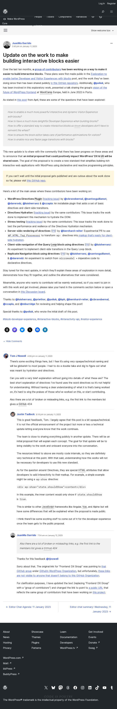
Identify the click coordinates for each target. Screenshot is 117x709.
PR (53, 230)
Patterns (36, 647)
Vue (84, 506)
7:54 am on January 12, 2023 (50, 535)
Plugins (35, 642)
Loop (54, 244)
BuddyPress (11, 674)
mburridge (27, 303)
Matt (7, 663)
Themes (36, 637)
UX (102, 156)
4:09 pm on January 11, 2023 (39, 356)
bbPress (9, 668)
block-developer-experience (19, 319)
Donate (94, 642)
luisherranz (31, 203)
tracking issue (51, 198)
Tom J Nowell (18, 355)
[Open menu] (112, 11)
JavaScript (48, 506)
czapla (47, 203)
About (6, 631)
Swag (93, 647)
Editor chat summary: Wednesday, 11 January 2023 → (90, 609)
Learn (63, 631)
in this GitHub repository (64, 83)
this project (99, 592)
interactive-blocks (48, 319)
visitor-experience (91, 319)
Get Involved (96, 631)
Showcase (37, 631)
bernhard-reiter (72, 230)
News (6, 637)
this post (22, 99)
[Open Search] (103, 11)
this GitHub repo (36, 180)
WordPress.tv (69, 647)
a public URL (96, 587)
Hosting (7, 642)
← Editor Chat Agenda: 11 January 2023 (28, 606)
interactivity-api (69, 319)
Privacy (7, 647)
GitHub (23, 404)
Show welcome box (100, 30)
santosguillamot (95, 198)
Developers (66, 642)
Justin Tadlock (26, 414)
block (77, 125)
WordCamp (46, 92)
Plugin (38, 198)
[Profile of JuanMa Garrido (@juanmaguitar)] (7, 45)
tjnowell (52, 558)
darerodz (14, 203)
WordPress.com (13, 657)
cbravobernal (73, 198)
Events (92, 637)
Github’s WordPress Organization (57, 571)
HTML (81, 470)
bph (61, 299)
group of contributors (48, 69)
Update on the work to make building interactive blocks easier (41, 58)
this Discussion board (33, 291)
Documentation (68, 637)
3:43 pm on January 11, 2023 (24, 46)
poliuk (98, 83)
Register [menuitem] (111, 3)
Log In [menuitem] (102, 3)
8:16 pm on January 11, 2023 (48, 414)
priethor (39, 299)
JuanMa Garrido (21, 43)
